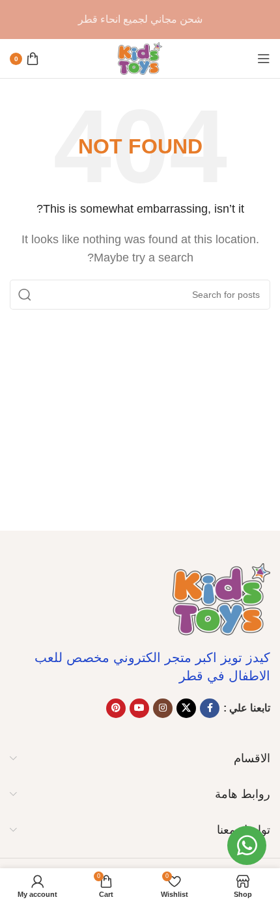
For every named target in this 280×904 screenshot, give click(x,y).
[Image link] (221, 598)
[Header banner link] (140, 19)
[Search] (25, 295)
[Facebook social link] (209, 708)
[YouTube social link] (139, 708)
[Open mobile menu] (264, 59)
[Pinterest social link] (116, 708)
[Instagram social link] (163, 708)
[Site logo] (140, 57)
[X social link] (186, 708)
